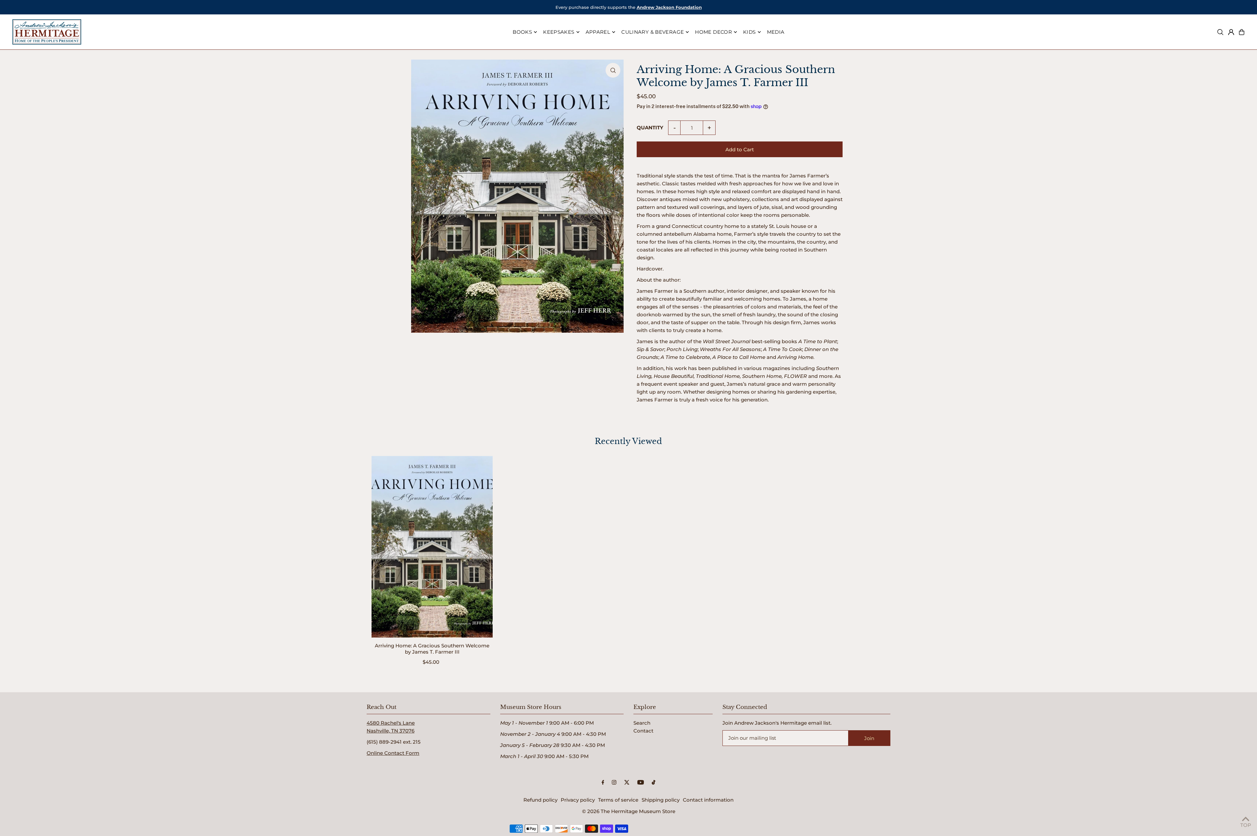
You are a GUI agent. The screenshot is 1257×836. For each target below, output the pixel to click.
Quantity (650, 127)
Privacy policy (578, 800)
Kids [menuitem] (749, 32)
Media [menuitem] (776, 32)
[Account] (1231, 32)
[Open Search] (1220, 32)
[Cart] (1241, 32)
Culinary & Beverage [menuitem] (652, 32)
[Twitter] (626, 782)
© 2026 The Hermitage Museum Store (628, 811)
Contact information (708, 800)
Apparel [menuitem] (598, 32)
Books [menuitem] (522, 32)
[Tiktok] (653, 782)
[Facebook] (603, 782)
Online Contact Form (393, 753)
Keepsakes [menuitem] (558, 32)
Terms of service (618, 800)
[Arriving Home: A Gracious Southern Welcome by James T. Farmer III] (432, 547)
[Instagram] (614, 782)
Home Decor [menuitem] (713, 32)
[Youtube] (640, 782)
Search (641, 723)
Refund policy (540, 800)
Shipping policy (661, 800)
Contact (643, 731)
